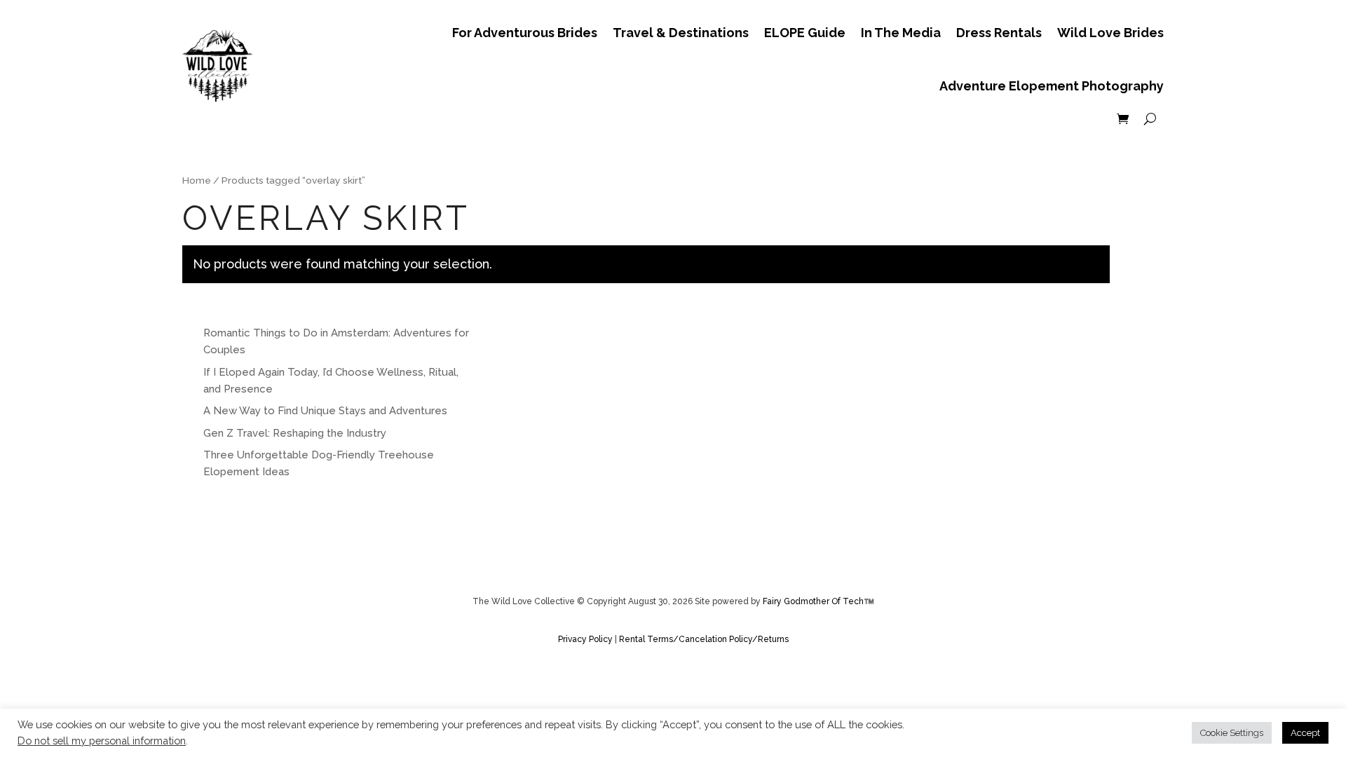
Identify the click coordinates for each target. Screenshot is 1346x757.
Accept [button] (1305, 733)
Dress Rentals (999, 32)
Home (196, 180)
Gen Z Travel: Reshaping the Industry (294, 433)
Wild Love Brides (1110, 32)
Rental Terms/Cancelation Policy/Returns (704, 639)
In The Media (901, 32)
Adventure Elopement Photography (1051, 86)
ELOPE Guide (804, 32)
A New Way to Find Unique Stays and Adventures (325, 410)
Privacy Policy (586, 639)
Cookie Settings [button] (1231, 733)
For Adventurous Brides (524, 32)
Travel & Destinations (681, 32)
